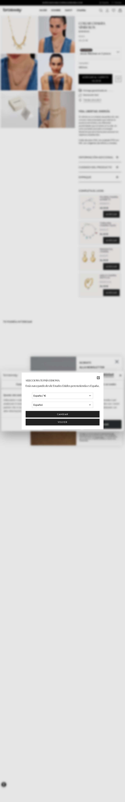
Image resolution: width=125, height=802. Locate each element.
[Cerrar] (98, 378)
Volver (62, 422)
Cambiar (62, 414)
